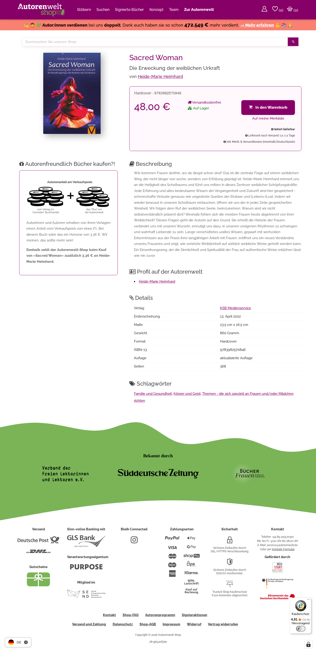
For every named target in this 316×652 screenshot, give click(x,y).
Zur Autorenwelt (199, 9)
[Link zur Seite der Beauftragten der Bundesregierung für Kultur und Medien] (277, 591)
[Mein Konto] (264, 9)
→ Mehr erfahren (257, 25)
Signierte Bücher (129, 9)
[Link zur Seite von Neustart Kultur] (277, 572)
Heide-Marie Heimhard (160, 76)
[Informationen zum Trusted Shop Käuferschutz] (229, 586)
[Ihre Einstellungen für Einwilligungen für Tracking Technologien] (308, 644)
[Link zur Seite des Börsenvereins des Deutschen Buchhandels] (277, 598)
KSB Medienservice (235, 308)
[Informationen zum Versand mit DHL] (38, 553)
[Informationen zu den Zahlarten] (172, 540)
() (280, 10)
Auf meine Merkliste (268, 118)
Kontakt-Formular (283, 549)
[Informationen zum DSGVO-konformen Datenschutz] (229, 564)
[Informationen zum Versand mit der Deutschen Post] (38, 542)
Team (174, 9)
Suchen (102, 9)
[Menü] (308, 600)
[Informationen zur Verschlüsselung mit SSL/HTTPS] (229, 542)
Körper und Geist (187, 394)
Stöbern (84, 9)
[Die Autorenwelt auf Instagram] (134, 542)
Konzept (156, 9)
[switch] (300, 628)
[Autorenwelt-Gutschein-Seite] (38, 585)
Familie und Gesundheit (153, 394)
